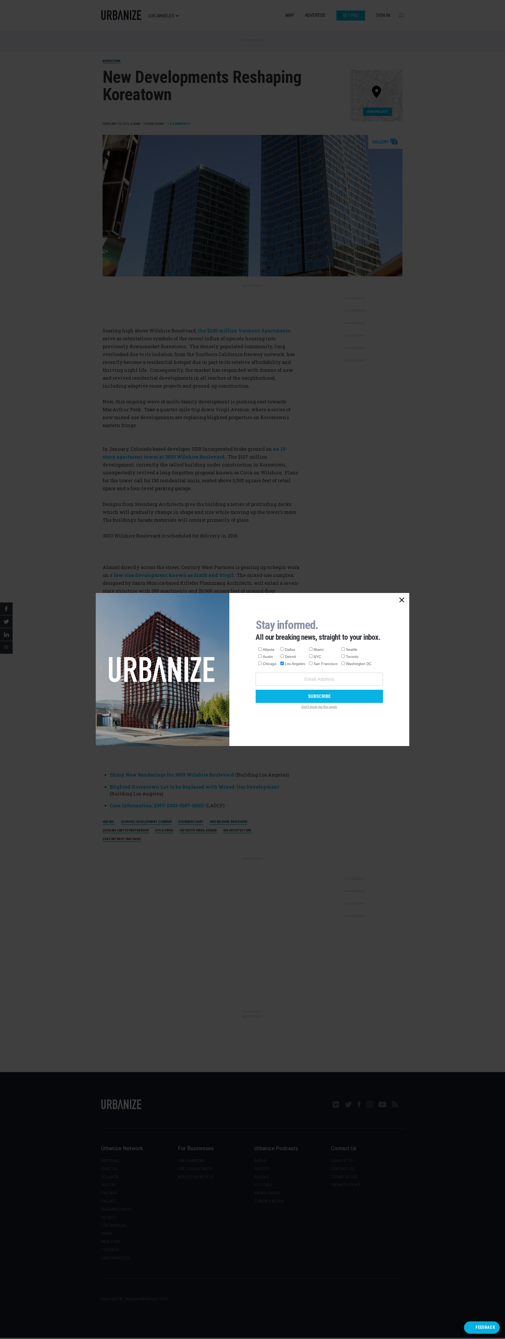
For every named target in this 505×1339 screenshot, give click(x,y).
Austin (268, 657)
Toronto (352, 657)
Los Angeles (295, 664)
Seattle (351, 649)
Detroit (290, 657)
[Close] (401, 600)
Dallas (290, 649)
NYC (317, 657)
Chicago (269, 664)
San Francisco (325, 664)
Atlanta (268, 649)
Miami (319, 649)
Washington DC (359, 664)
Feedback (485, 1327)
